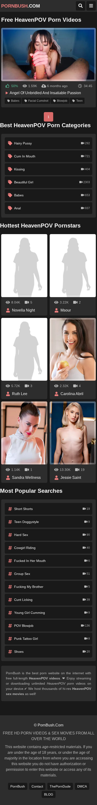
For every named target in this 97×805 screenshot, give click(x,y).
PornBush (17, 786)
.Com (20, 5)
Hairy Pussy (52, 143)
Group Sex (52, 574)
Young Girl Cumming (52, 613)
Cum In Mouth (52, 156)
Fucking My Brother (52, 587)
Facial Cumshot (38, 100)
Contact (37, 786)
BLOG (48, 794)
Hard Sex (52, 535)
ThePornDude (60, 786)
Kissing (52, 169)
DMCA (82, 786)
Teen (79, 100)
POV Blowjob (52, 626)
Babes (15, 100)
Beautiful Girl (52, 182)
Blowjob (62, 100)
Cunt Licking (52, 600)
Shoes (52, 651)
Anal (52, 208)
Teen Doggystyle (52, 522)
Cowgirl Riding (52, 548)
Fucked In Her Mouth (52, 561)
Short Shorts (52, 509)
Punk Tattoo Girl (52, 639)
